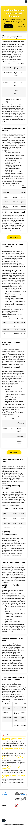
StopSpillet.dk (22, 801)
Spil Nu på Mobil (14, 452)
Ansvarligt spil (3, 792)
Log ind (20, 26)
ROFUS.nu (23, 794)
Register (8, 26)
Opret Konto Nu (14, 237)
